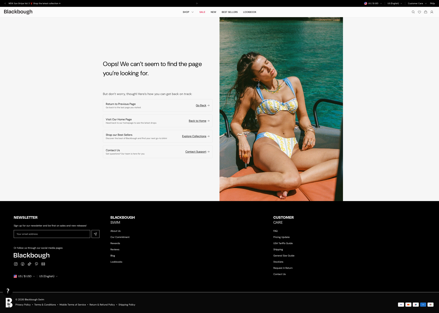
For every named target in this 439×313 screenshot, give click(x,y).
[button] (8, 291)
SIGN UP (219, 187)
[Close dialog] (254, 120)
